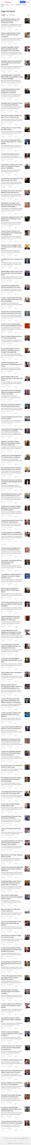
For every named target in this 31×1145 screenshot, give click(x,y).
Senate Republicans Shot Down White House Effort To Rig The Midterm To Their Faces (10, 618)
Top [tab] (7, 15)
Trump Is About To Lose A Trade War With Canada (11, 128)
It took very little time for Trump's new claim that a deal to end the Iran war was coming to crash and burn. (11, 524)
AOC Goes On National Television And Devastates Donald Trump (11, 405)
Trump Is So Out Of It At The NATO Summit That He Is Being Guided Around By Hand (11, 1047)
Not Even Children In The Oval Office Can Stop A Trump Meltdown (12, 1083)
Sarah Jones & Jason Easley (13, 83)
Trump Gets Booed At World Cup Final (11, 829)
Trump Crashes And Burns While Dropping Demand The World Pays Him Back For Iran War (11, 949)
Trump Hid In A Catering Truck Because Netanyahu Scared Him (10, 286)
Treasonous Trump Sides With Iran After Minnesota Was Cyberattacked (11, 562)
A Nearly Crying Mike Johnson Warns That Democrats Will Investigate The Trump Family (10, 48)
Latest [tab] (3, 15)
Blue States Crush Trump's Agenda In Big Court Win (11, 855)
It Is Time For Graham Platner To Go (11, 1060)
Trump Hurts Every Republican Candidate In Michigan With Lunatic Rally (11, 660)
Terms (19, 1138)
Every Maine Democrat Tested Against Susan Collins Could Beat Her (11, 1019)
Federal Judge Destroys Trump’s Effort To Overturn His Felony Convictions (11, 34)
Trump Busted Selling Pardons (10, 154)
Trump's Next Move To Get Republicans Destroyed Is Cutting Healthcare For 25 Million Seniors (11, 632)
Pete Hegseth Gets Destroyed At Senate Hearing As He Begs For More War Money (11, 779)
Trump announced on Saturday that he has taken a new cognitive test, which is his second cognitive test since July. (11, 1010)
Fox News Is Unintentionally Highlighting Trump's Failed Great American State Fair (11, 1109)
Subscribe (22, 2)
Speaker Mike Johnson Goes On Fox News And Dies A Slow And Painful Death (12, 273)
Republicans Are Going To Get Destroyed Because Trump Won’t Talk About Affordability (11, 204)
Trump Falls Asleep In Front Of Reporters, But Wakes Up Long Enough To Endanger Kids (10, 350)
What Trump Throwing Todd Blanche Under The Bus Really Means (10, 590)
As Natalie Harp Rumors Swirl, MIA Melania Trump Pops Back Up (11, 191)
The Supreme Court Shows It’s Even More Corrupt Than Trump (12, 179)
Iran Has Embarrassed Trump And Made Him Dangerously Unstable (11, 468)
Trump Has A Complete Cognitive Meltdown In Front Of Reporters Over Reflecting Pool (11, 508)
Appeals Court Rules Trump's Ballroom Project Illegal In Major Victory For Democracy (10, 443)
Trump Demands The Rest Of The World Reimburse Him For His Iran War (11, 963)
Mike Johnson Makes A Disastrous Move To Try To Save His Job (11, 116)
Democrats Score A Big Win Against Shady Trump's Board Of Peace (12, 1071)
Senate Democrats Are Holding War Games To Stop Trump (12, 766)
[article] (15, 24)
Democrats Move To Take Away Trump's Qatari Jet (10, 910)
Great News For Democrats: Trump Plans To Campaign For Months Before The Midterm (11, 166)
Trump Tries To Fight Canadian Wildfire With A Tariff (10, 804)
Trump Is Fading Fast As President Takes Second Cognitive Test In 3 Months (11, 1005)
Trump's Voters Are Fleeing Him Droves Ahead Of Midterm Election (11, 325)
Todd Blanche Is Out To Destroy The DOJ (12, 260)
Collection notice (24, 1138)
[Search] (28, 15)
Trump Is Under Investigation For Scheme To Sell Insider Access (11, 549)
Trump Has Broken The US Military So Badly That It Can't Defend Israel (11, 533)
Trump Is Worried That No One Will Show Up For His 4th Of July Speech (11, 1122)
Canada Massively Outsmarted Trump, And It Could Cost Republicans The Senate (10, 90)
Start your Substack (13, 1140)
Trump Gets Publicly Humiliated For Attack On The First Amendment (11, 727)
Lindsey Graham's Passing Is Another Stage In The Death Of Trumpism (10, 991)
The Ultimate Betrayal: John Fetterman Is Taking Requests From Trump (12, 364)
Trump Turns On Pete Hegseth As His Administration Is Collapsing (11, 456)
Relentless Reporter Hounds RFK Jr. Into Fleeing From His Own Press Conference (12, 62)
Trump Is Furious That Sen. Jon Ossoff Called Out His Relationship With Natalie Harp (11, 232)
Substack (9, 1143)
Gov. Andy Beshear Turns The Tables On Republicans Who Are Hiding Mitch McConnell (10, 646)
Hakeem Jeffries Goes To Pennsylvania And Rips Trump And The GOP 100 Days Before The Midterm (11, 686)
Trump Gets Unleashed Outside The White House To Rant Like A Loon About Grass (12, 218)
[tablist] (8, 15)
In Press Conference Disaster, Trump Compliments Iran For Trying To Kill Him (11, 1033)
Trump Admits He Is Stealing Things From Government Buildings (12, 430)
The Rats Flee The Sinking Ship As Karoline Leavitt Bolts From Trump (11, 312)
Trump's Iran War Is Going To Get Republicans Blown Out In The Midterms (11, 714)
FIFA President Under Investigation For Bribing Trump (11, 673)
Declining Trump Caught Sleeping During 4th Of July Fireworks (11, 1096)
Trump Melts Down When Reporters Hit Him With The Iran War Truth (12, 792)
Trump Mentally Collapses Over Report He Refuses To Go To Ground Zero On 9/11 (10, 20)
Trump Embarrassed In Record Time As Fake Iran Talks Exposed (12, 521)
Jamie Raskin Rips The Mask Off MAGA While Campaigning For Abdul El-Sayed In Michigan (12, 76)
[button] (2, 4)
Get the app (21, 1140)
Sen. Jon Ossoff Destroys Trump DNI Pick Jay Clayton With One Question (11, 923)
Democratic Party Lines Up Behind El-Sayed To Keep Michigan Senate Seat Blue (11, 481)
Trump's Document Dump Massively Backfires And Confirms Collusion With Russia (12, 868)
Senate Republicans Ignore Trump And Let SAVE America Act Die (11, 494)
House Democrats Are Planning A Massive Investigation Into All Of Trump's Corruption (11, 392)
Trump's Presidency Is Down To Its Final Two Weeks (11, 417)
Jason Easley (10, 27)
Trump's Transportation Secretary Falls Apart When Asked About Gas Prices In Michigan (11, 299)
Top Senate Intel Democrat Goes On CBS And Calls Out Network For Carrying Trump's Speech (12, 842)
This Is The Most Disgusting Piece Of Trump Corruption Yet (11, 337)
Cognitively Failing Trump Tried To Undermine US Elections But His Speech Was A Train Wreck (11, 883)
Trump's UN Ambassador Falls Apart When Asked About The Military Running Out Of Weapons (11, 700)
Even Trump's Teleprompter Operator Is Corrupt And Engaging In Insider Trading (12, 897)
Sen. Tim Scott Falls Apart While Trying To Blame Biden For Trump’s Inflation (11, 141)
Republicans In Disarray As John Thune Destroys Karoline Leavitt (10, 740)
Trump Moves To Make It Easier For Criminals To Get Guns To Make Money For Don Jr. (11, 576)
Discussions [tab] (12, 15)
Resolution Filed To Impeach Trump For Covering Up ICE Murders (11, 104)
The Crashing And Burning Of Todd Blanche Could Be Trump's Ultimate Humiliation (11, 604)
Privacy (15, 1138)
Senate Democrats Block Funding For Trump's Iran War (11, 936)
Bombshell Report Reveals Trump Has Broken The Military (11, 817)
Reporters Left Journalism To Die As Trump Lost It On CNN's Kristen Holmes (11, 246)
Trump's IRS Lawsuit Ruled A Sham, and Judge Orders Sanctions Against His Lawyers (11, 977)
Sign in (28, 2)
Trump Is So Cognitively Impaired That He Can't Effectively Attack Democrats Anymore (11, 753)
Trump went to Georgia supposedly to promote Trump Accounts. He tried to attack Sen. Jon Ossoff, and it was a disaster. (12, 757)
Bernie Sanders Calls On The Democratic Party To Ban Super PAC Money (12, 378)
